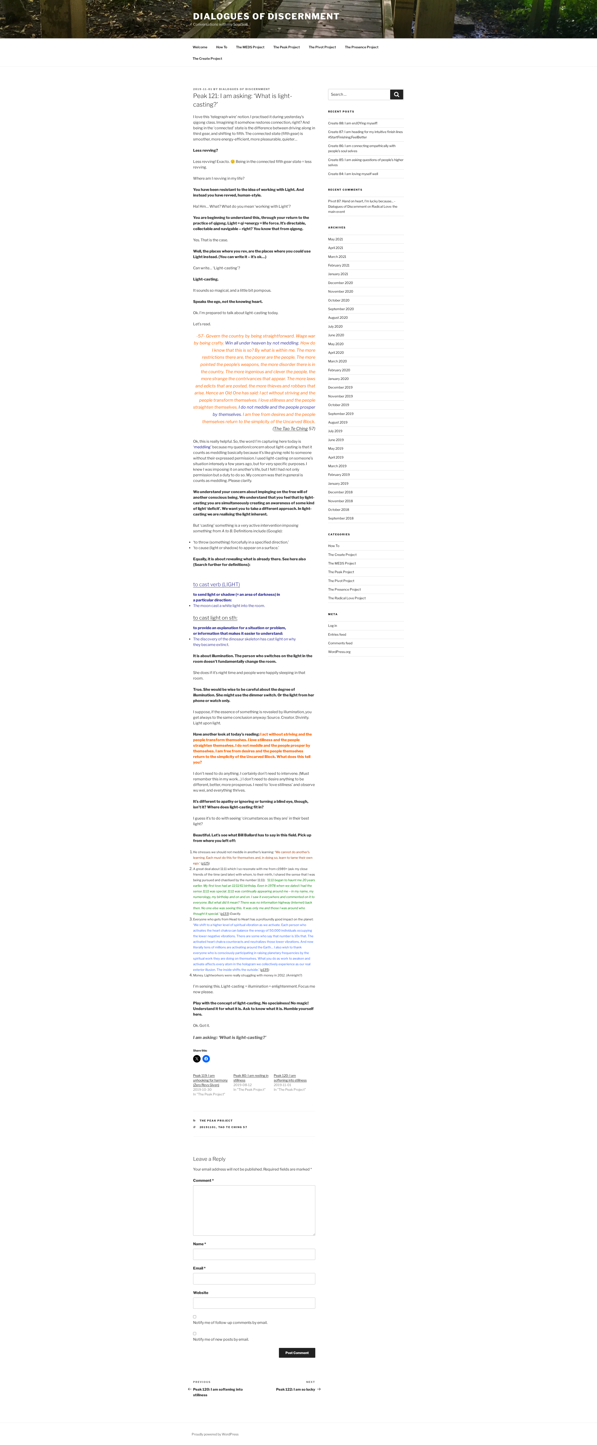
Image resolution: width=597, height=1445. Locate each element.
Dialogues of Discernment (266, 16)
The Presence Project (361, 47)
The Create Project (207, 58)
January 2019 (338, 483)
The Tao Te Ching (291, 428)
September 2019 (341, 414)
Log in (332, 626)
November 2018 (340, 501)
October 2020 (339, 300)
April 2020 (336, 352)
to (196, 618)
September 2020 (341, 309)
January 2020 (338, 379)
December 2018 (340, 492)
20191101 (208, 1127)
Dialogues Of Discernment (244, 89)
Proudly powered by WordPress (215, 1434)
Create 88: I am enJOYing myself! (352, 123)
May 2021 (335, 239)
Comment (203, 1180)
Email (199, 1268)
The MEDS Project (250, 47)
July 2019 (335, 431)
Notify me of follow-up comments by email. (230, 1322)
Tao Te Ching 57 (233, 1127)
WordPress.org (339, 652)
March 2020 (337, 361)
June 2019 (336, 440)
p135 (264, 970)
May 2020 (336, 344)
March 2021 (337, 257)
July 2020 (335, 326)
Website (200, 1293)
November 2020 (340, 291)
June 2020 (336, 335)
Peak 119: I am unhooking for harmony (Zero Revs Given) (210, 1080)
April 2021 (335, 248)
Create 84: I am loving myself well (353, 174)
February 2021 (339, 265)
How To (221, 47)
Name (199, 1244)
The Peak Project (286, 47)
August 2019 (337, 422)
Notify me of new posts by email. (221, 1339)
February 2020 (339, 370)
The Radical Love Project (347, 598)
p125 (205, 863)
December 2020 (340, 283)
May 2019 (335, 448)
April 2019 (336, 457)
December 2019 (340, 387)
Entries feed (337, 634)
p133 (225, 913)
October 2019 (338, 405)
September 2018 (341, 518)
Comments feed (340, 643)
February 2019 (339, 475)
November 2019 (340, 396)
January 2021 (338, 274)
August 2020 (338, 317)
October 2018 (338, 510)
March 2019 (337, 466)
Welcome (200, 47)
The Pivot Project (322, 47)
